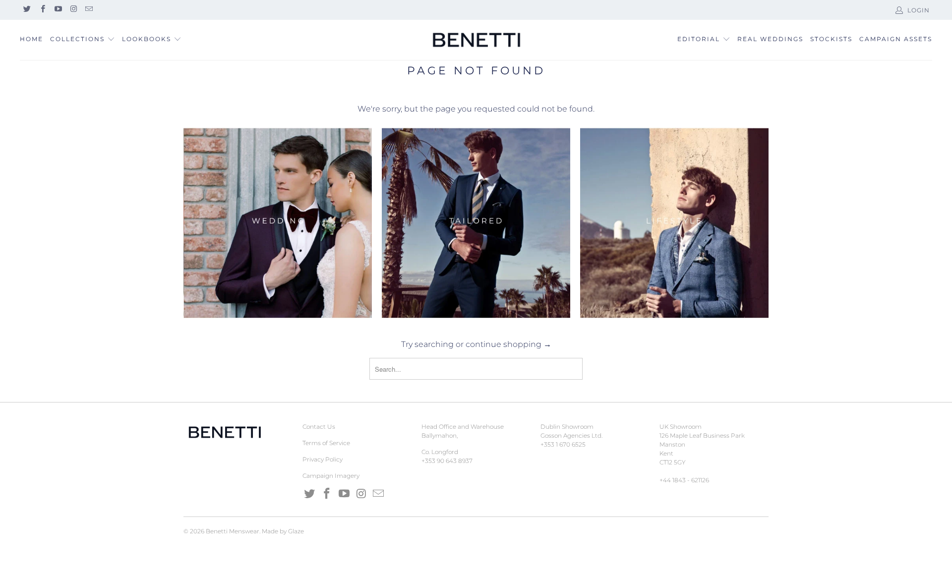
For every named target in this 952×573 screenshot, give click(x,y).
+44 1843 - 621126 (684, 480)
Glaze (296, 531)
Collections (77, 39)
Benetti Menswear (232, 531)
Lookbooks (148, 39)
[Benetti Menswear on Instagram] (73, 9)
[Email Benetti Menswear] (88, 9)
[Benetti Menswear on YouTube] (58, 9)
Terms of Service (326, 443)
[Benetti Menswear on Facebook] (42, 9)
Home (31, 39)
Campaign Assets (895, 39)
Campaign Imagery (330, 475)
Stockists (831, 39)
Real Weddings (770, 39)
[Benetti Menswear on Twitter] (26, 9)
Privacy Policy (322, 459)
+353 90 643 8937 (447, 460)
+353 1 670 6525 (563, 444)
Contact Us (318, 426)
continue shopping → (508, 344)
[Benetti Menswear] (476, 40)
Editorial (698, 39)
